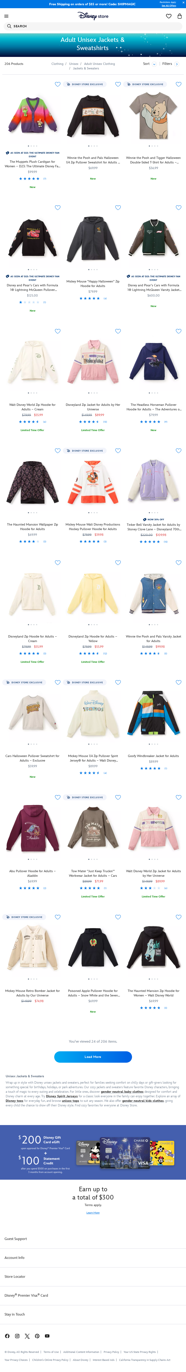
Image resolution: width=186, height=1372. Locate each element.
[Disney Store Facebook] (5, 1336)
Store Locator (15, 1277)
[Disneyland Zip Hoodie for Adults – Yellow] (93, 596)
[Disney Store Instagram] (17, 1336)
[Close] (182, 5)
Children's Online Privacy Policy (50, 1360)
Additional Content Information (81, 1352)
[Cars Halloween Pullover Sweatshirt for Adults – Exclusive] (33, 716)
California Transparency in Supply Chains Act (144, 1360)
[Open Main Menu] (6, 16)
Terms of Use (51, 1352)
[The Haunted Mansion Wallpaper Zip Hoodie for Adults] (33, 484)
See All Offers (169, 5)
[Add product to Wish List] (58, 84)
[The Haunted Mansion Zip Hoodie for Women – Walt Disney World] (153, 951)
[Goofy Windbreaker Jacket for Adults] (153, 716)
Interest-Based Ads (104, 1360)
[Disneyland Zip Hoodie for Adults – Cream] (33, 596)
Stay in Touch (15, 1314)
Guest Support (16, 1239)
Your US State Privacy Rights (140, 1352)
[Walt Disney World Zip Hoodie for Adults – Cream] (33, 365)
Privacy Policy (111, 1352)
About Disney (80, 1360)
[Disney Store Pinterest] (37, 1336)
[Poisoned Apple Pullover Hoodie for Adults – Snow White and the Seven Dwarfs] (93, 951)
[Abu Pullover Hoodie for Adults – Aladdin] (33, 831)
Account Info (14, 1258)
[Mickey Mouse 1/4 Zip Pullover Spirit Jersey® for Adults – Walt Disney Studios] (93, 716)
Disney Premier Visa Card (26, 1295)
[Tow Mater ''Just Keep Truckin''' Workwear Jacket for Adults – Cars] (93, 831)
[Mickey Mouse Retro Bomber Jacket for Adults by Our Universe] (33, 951)
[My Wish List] (168, 16)
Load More (93, 1057)
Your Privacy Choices (16, 1360)
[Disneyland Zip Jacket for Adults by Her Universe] (93, 365)
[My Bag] (179, 16)
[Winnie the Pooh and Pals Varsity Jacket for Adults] (153, 596)
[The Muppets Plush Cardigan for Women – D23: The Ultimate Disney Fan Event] (33, 118)
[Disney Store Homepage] (93, 16)
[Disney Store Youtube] (47, 1336)
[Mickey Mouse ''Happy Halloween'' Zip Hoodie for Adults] (93, 241)
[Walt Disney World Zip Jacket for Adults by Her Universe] (153, 831)
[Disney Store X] (27, 1336)
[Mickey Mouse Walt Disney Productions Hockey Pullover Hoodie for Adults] (93, 484)
